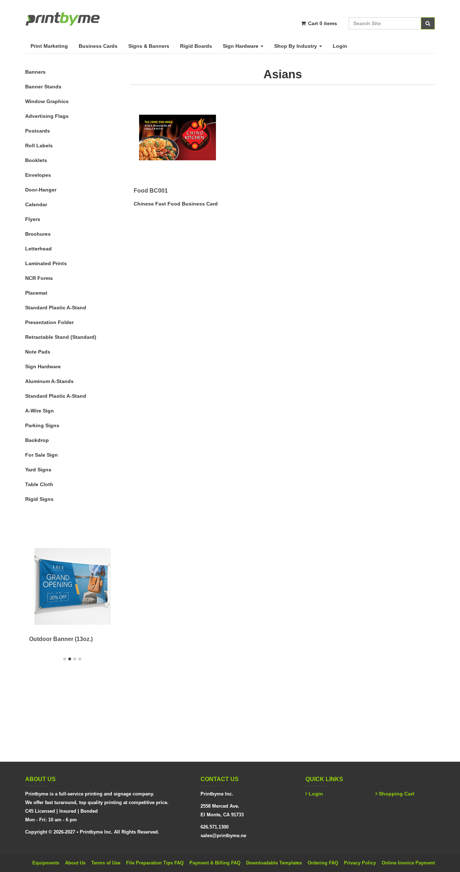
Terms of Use (105, 863)
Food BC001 (151, 191)
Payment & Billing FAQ (214, 863)
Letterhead (38, 249)
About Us (75, 863)
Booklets (36, 160)
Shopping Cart (396, 794)
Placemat (36, 293)
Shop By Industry (296, 46)
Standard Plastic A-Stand (55, 307)
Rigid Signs (39, 499)
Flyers (32, 219)
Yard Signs (38, 469)
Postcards (37, 131)
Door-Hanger (40, 190)
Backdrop (37, 440)
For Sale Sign (41, 455)
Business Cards (98, 46)
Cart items (322, 23)
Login (340, 46)
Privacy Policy (360, 863)
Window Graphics (47, 101)
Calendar (36, 204)
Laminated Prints (46, 263)
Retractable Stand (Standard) (60, 337)
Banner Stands (43, 86)
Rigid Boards (196, 46)
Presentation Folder (49, 322)
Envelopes (38, 175)
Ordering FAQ (323, 863)
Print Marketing (49, 46)
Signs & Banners (148, 46)
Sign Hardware (241, 46)
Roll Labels (39, 145)
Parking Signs (42, 425)
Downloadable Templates (274, 863)
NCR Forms (39, 278)
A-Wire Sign (39, 411)
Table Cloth (39, 484)
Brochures (38, 234)
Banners (35, 72)
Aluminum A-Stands (49, 381)
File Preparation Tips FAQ (155, 863)
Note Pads (37, 352)
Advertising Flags (47, 116)
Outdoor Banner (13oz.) (61, 639)
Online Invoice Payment (408, 863)
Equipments (45, 863)
